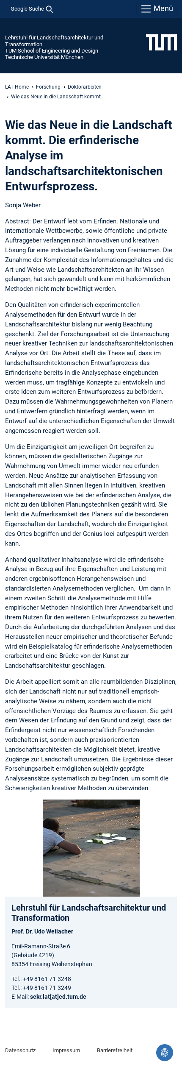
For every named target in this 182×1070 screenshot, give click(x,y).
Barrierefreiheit (114, 1050)
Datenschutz (20, 1050)
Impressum (66, 1050)
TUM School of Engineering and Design (51, 50)
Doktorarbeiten (85, 87)
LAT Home (17, 87)
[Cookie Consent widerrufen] (164, 1052)
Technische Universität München (44, 57)
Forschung (48, 87)
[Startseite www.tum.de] (161, 42)
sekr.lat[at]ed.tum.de (58, 996)
